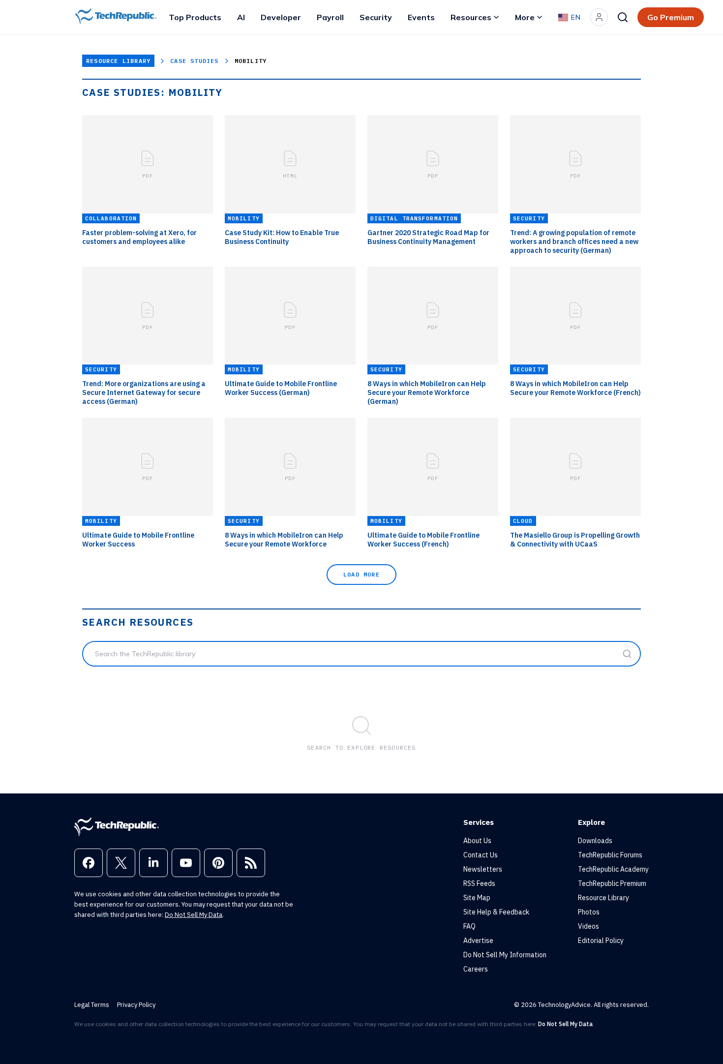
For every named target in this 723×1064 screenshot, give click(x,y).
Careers (475, 969)
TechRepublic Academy (613, 869)
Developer (281, 17)
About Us (477, 840)
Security (376, 17)
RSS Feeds (479, 883)
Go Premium (670, 17)
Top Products (195, 17)
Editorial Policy (601, 940)
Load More (361, 574)
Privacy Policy (136, 1005)
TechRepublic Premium (612, 883)
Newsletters (482, 869)
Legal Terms (91, 1005)
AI (241, 17)
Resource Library (118, 60)
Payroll (330, 17)
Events (421, 17)
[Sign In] (599, 17)
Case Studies (194, 60)
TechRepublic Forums (610, 855)
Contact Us (480, 855)
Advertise (478, 940)
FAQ (469, 926)
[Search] (623, 17)
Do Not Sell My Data (193, 915)
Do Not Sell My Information (504, 954)
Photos (589, 912)
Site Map (476, 897)
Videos (588, 926)
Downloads (595, 840)
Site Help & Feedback (496, 912)
